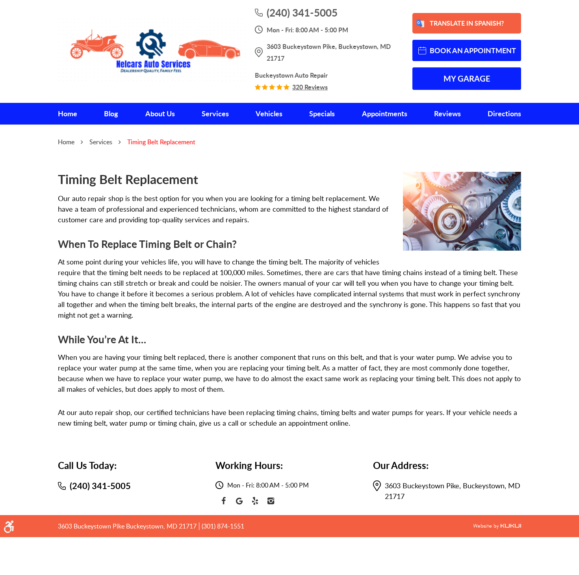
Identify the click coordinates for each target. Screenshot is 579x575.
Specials (322, 113)
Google (239, 501)
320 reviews (310, 87)
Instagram (270, 501)
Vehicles (269, 113)
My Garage (467, 78)
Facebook (223, 501)
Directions (504, 113)
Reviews (447, 113)
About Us (160, 113)
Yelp (255, 501)
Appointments (384, 113)
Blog (111, 113)
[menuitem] (67, 114)
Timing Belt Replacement (161, 142)
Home (67, 113)
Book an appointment (473, 50)
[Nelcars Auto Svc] (151, 51)
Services (215, 113)
